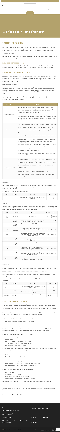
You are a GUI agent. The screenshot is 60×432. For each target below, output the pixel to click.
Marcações (30, 12)
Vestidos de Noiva (34, 414)
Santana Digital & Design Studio (52, 430)
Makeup (45, 414)
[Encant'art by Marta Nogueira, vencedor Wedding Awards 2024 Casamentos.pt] (15, 421)
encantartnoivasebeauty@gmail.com (12, 415)
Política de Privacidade (17, 394)
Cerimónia (33, 419)
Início (4, 32)
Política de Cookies (17, 429)
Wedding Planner (34, 422)
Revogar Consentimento (7, 389)
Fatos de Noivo (34, 417)
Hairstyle (46, 417)
